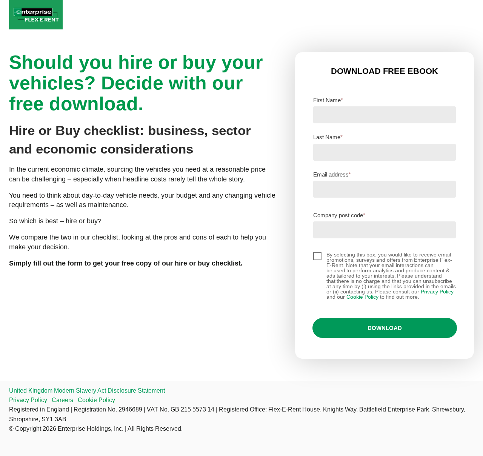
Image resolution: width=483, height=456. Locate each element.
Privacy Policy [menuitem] (28, 400)
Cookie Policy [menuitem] (96, 400)
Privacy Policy (437, 292)
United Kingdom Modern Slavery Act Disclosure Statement (87, 390)
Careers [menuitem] (62, 400)
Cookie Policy (362, 297)
